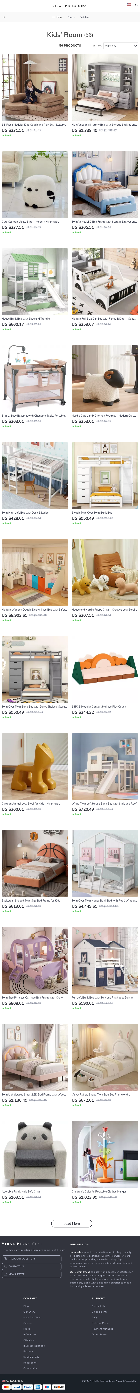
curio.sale (75, 1252)
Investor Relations (34, 1346)
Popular (71, 17)
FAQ (94, 1317)
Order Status (99, 1334)
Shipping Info (100, 1312)
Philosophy (29, 1363)
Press (26, 1329)
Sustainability (31, 1357)
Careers (27, 1323)
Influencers (30, 1334)
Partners (28, 1351)
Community (30, 1368)
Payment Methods (102, 1329)
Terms (111, 1381)
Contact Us (98, 1306)
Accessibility (130, 1381)
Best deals (84, 17)
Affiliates (28, 1340)
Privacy (118, 1381)
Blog (26, 1306)
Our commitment (80, 1272)
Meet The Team (32, 1317)
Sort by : (97, 46)
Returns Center (101, 1323)
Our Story (29, 1312)
